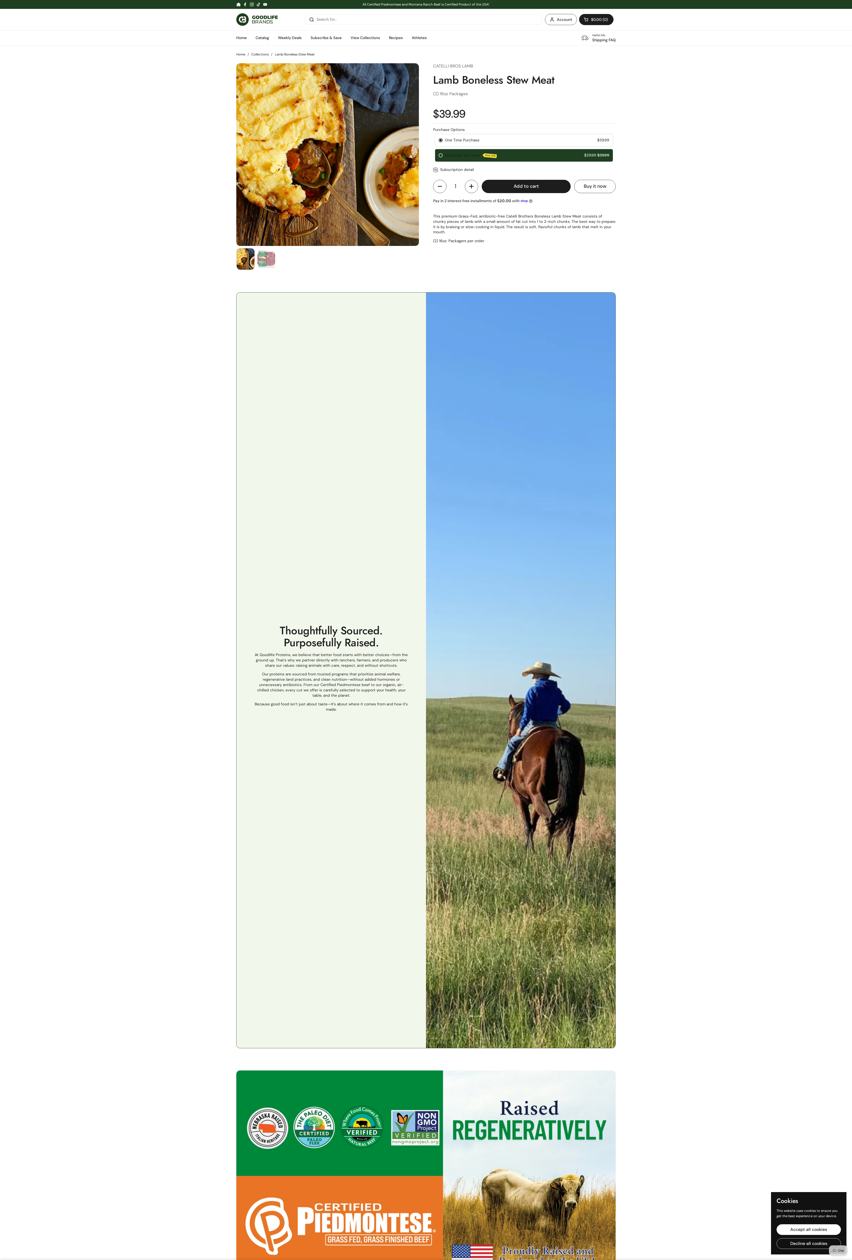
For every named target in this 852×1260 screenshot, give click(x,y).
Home (240, 54)
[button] (596, 19)
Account (564, 19)
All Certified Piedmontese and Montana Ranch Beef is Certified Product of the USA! (426, 4)
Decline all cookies (808, 1243)
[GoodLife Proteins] (257, 19)
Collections (260, 54)
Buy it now (595, 186)
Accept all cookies (808, 1229)
